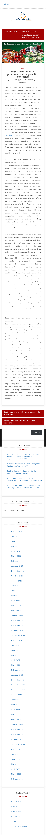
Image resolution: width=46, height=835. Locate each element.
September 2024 (18, 635)
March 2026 (16, 556)
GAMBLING (16, 811)
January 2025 (17, 615)
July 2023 (15, 700)
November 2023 (18, 685)
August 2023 (16, 695)
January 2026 (17, 566)
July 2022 (15, 754)
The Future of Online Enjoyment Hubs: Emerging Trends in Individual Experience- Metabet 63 (23, 456)
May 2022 (15, 764)
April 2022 (15, 769)
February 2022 (17, 779)
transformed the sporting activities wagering (19, 422)
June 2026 (15, 541)
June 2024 (15, 650)
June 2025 (15, 591)
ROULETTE (16, 816)
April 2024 (15, 660)
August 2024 (16, 640)
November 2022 (18, 734)
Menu (7, 4)
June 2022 (15, 759)
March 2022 (16, 774)
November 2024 (18, 625)
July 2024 (15, 645)
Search (36, 432)
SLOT (13, 821)
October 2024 (17, 630)
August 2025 (16, 581)
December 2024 (18, 620)
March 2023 (16, 715)
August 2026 (16, 531)
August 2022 (16, 749)
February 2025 (17, 610)
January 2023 (17, 724)
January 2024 (17, 675)
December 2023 (18, 680)
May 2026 (15, 546)
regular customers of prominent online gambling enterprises (23, 74)
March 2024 (16, 665)
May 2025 (15, 596)
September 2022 (18, 744)
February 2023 (17, 719)
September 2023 (18, 690)
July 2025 (15, 586)
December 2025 (18, 571)
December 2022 (18, 729)
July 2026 (15, 536)
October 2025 (17, 576)
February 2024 (17, 670)
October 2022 (17, 739)
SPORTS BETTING (19, 826)
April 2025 (15, 601)
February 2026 (17, 561)
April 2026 (15, 551)
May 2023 (15, 705)
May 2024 (15, 655)
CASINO (23, 69)
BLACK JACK (17, 801)
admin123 (13, 80)
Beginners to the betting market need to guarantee (22, 413)
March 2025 (16, 606)
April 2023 (15, 710)
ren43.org (9, 135)
